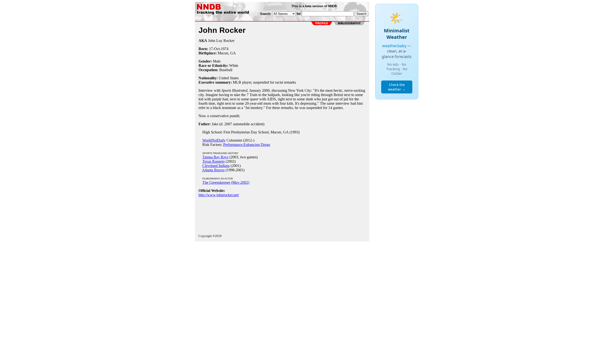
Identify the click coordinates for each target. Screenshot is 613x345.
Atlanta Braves (213, 170)
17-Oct (214, 49)
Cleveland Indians (216, 166)
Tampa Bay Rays (215, 157)
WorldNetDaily (214, 140)
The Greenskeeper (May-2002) (225, 182)
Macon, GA (227, 53)
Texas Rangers (213, 161)
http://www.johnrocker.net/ (219, 195)
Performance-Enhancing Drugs (246, 145)
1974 (224, 49)
